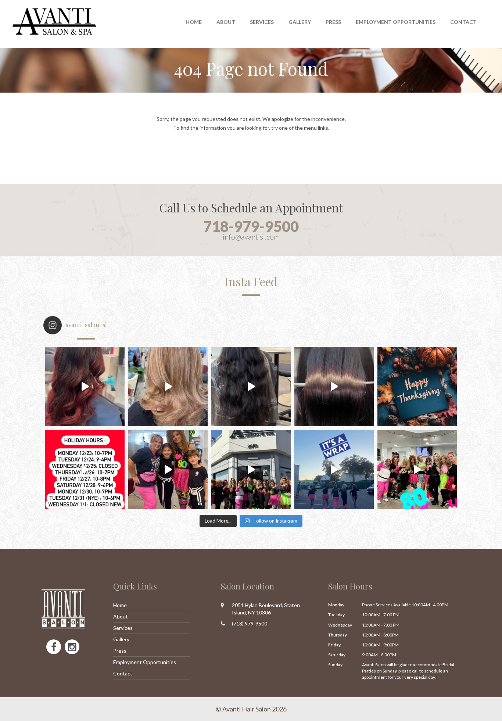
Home (194, 22)
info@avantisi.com (251, 236)
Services (123, 628)
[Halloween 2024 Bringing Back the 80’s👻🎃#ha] (417, 469)
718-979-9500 (251, 226)
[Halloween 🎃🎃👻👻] (334, 469)
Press (119, 651)
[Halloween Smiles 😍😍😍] (168, 469)
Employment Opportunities (395, 22)
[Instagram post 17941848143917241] (85, 469)
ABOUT (225, 22)
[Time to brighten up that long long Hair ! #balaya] (251, 386)
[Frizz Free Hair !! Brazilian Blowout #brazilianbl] (334, 386)
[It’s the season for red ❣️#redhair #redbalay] (85, 386)
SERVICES (262, 22)
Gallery (299, 22)
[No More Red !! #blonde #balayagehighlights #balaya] (168, 386)
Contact (463, 22)
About (120, 616)
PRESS (333, 22)
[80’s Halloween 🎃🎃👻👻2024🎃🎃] (251, 469)
